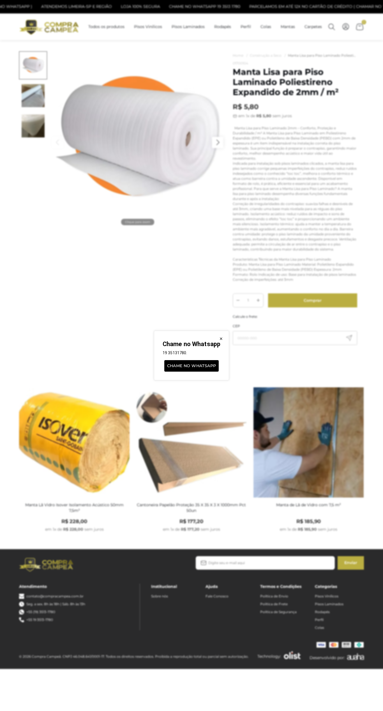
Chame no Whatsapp (191, 365)
